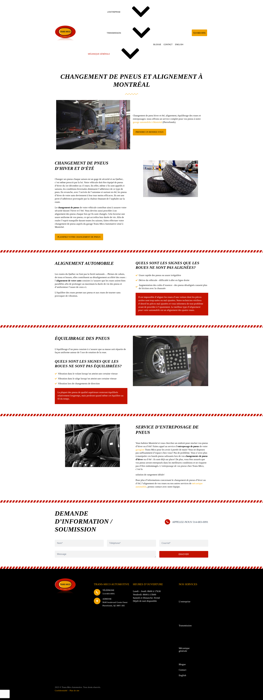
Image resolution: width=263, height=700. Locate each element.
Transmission (114, 33)
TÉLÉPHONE (108, 590)
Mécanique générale (99, 54)
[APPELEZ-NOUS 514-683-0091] (167, 522)
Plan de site (74, 690)
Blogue (157, 44)
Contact (168, 44)
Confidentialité (61, 690)
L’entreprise (113, 12)
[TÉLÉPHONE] (97, 592)
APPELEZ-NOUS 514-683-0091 (190, 521)
